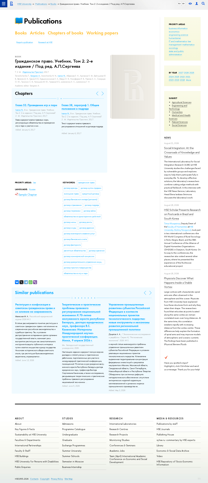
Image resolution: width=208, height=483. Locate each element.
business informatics (178, 28)
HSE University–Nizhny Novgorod (178, 228)
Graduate (67, 440)
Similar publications (34, 292)
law (189, 41)
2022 (182, 76)
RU (179, 3)
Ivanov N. (61, 76)
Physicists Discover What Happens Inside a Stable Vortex (179, 282)
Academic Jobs (117, 450)
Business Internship (72, 467)
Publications (43, 21)
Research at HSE (45, 42)
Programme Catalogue (73, 429)
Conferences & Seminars (122, 445)
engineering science (178, 34)
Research (116, 418)
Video (160, 456)
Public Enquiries (22, 467)
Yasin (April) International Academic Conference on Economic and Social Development (128, 459)
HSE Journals (163, 429)
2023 (177, 76)
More (188, 79)
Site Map (69, 478)
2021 (188, 76)
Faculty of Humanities (177, 226)
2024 (171, 76)
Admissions (67, 423)
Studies (67, 418)
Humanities (177, 111)
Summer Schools (70, 456)
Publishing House (165, 434)
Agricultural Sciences (181, 102)
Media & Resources (170, 418)
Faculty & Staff (22, 450)
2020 (171, 79)
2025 (191, 72)
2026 (186, 72)
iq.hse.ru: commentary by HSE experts (176, 440)
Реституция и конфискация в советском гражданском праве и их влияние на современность (35, 308)
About (19, 418)
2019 (177, 79)
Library (160, 445)
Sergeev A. (35, 76)
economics (174, 31)
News (167, 137)
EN (183, 3)
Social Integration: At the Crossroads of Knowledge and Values (182, 152)
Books (21, 33)
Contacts (34, 478)
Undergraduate (70, 434)
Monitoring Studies (119, 440)
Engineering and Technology (178, 107)
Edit (199, 478)
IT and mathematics (178, 41)
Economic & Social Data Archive (173, 450)
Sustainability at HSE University (31, 434)
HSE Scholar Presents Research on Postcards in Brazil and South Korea (182, 214)
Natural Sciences (180, 121)
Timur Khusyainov (172, 223)
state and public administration (176, 53)
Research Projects (119, 434)
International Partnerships (28, 445)
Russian (32, 189)
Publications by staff (167, 423)
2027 (181, 72)
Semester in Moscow (73, 461)
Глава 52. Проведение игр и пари (36, 105)
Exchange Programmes (73, 445)
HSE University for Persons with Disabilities (36, 461)
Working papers (102, 33)
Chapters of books (65, 33)
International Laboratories (123, 423)
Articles (37, 33)
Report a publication (24, 42)
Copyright (44, 478)
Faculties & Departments (27, 440)
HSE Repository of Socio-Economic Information (175, 463)
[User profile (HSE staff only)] (196, 3)
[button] (57, 98)
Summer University (71, 450)
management (175, 44)
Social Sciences (179, 125)
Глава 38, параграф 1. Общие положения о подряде (80, 106)
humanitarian (175, 38)
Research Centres (119, 429)
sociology (173, 47)
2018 (182, 79)
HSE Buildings (21, 456)
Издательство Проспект (33, 72)
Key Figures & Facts (25, 429)
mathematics (188, 44)
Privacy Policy (57, 478)
